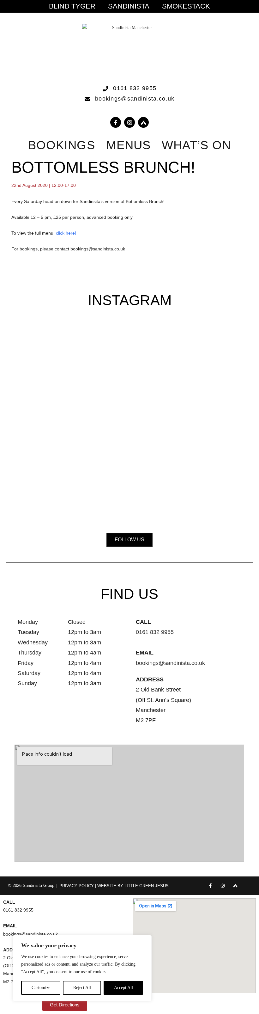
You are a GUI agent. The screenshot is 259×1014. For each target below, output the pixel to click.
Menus (128, 145)
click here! (66, 233)
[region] (82, 968)
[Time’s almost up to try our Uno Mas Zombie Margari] (229, 396)
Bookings (61, 145)
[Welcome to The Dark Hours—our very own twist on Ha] (129, 384)
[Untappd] (235, 886)
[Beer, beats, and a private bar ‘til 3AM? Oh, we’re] (79, 416)
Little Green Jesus (146, 885)
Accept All (123, 987)
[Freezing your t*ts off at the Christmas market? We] (29, 368)
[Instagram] (129, 122)
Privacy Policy (76, 885)
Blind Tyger (72, 6)
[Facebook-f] (115, 122)
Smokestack (186, 6)
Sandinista (128, 6)
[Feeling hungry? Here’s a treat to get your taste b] (179, 420)
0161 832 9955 (155, 632)
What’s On (196, 145)
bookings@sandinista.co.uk (170, 663)
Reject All (82, 987)
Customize (41, 987)
